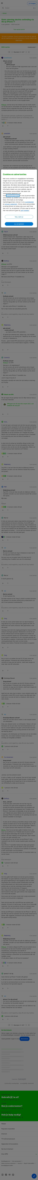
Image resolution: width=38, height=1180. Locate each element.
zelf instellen (25, 210)
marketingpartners (13, 195)
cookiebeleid (29, 202)
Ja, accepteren (19, 224)
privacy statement (11, 204)
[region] (19, 198)
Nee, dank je (19, 217)
